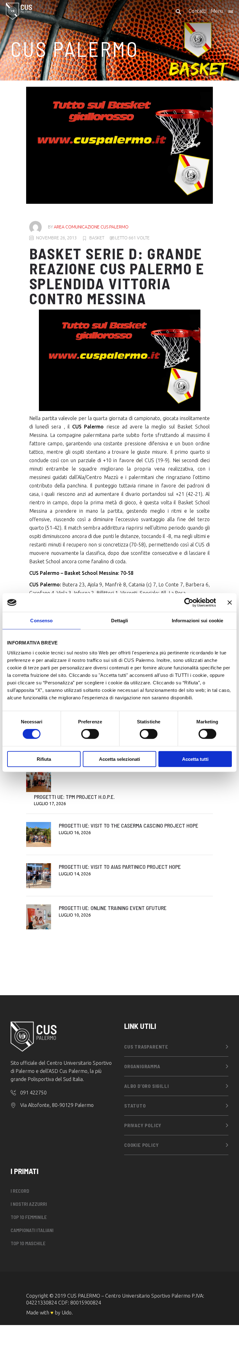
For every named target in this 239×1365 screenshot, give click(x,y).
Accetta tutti (195, 758)
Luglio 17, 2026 (50, 803)
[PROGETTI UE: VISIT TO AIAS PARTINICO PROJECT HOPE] (38, 875)
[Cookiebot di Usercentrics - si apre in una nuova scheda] (189, 602)
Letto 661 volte (132, 237)
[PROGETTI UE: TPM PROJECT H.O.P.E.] (38, 779)
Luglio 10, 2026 (75, 914)
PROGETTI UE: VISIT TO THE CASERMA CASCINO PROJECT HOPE (128, 825)
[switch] (90, 734)
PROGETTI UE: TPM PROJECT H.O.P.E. (74, 796)
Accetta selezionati (119, 758)
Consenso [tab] (41, 620)
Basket (96, 237)
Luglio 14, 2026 (75, 873)
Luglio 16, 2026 (75, 832)
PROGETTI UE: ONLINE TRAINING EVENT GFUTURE (112, 907)
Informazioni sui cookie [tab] (197, 620)
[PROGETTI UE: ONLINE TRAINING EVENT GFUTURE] (38, 916)
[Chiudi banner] (229, 602)
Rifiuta (44, 758)
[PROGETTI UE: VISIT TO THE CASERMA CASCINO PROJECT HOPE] (38, 834)
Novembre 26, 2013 (56, 237)
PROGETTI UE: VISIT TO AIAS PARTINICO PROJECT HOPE (120, 866)
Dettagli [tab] (119, 620)
